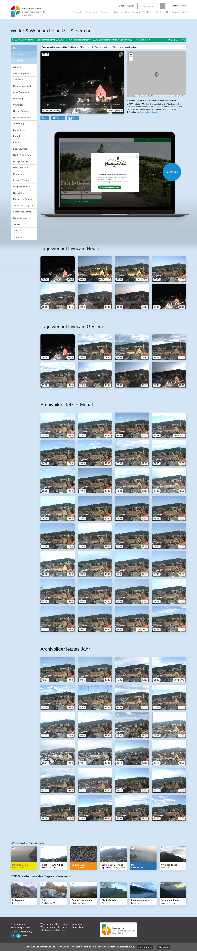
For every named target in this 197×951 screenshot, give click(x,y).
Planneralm (18, 174)
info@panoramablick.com (52, 930)
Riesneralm (18, 193)
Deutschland (92, 12)
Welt (184, 12)
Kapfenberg (19, 130)
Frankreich (148, 12)
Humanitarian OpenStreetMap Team (174, 96)
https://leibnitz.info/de (149, 112)
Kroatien (125, 12)
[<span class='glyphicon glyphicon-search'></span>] (162, 6)
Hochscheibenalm (22, 117)
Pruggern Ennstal (21, 186)
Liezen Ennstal (20, 149)
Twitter (18, 936)
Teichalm (17, 237)
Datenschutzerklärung (21, 931)
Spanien (136, 12)
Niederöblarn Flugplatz (24, 155)
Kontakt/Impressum (20, 927)
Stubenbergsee (20, 218)
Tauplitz (17, 230)
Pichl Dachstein (20, 167)
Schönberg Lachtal (22, 211)
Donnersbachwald (22, 86)
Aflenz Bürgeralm (21, 73)
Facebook (13, 936)
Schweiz (105, 12)
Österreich (78, 12)
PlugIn (45, 118)
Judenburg (18, 123)
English (183, 6)
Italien (115, 12)
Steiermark (18, 61)
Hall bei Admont (20, 111)
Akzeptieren (163, 947)
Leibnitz (17, 136)
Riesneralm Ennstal (22, 199)
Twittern (60, 118)
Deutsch (175, 6)
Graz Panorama (21, 92)
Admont (17, 67)
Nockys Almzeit (20, 161)
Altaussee (18, 79)
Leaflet (135, 96)
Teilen (75, 118)
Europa (175, 12)
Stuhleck (17, 224)
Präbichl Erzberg (21, 180)
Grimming (18, 98)
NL (167, 12)
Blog (25, 935)
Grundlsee (18, 105)
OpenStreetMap (145, 96)
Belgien (159, 12)
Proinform (20, 924)
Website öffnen (109, 172)
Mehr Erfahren (145, 947)
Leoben (17, 142)
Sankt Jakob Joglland (23, 205)
